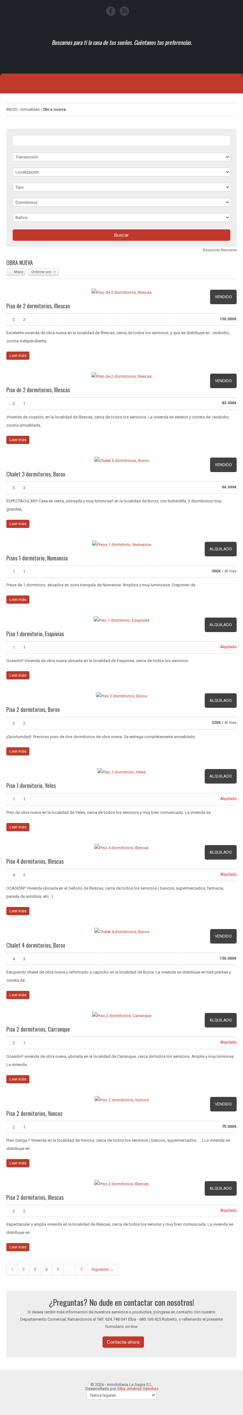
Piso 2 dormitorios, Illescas (35, 1197)
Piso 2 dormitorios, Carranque (38, 1029)
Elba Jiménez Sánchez (138, 1388)
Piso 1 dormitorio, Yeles (31, 785)
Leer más (17, 355)
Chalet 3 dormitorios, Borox (35, 474)
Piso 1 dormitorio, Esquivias (35, 634)
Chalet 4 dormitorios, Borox (35, 945)
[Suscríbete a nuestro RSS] (124, 11)
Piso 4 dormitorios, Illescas (35, 861)
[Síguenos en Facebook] (110, 11)
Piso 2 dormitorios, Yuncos (34, 1113)
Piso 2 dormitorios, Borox (33, 709)
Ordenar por (42, 272)
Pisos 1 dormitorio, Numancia (37, 558)
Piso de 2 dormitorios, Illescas (38, 306)
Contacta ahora (123, 1342)
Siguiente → (102, 1269)
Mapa (18, 272)
